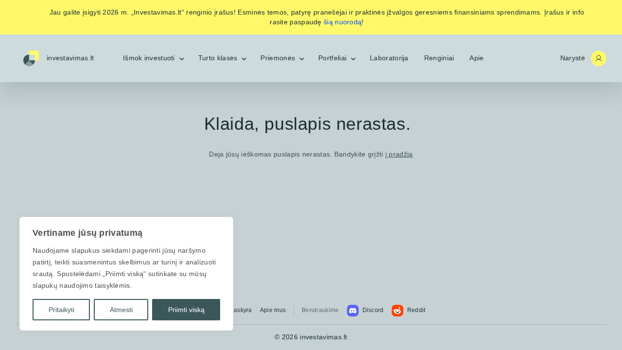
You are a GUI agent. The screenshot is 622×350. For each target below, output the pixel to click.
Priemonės (277, 58)
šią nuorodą (343, 22)
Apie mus (273, 310)
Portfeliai (332, 58)
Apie (476, 58)
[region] (126, 274)
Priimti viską (186, 310)
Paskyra (241, 310)
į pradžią (399, 154)
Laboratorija (389, 58)
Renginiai (439, 58)
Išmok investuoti (149, 58)
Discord (373, 310)
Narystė (572, 58)
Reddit (416, 310)
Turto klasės (218, 58)
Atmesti (121, 310)
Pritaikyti (61, 310)
